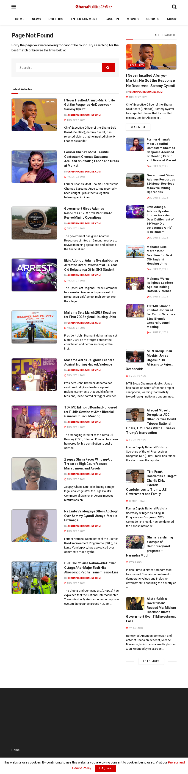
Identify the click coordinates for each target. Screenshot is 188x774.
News (36, 19)
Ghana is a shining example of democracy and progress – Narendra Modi (149, 546)
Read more (140, 127)
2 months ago (137, 376)
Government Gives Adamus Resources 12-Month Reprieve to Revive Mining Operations (88, 213)
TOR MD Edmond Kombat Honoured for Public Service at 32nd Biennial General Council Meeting (90, 412)
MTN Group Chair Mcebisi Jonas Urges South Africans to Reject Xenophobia (149, 360)
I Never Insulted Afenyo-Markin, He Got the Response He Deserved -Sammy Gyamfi (89, 104)
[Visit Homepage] (94, 7)
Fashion (112, 19)
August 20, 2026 (75, 479)
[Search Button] (174, 6)
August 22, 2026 (75, 120)
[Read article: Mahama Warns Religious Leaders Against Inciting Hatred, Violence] (34, 374)
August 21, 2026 (75, 228)
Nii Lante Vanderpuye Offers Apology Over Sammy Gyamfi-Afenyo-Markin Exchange (91, 515)
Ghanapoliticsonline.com (84, 115)
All (157, 35)
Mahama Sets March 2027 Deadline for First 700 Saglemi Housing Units (159, 255)
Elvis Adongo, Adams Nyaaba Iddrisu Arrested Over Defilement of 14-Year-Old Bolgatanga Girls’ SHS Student (91, 265)
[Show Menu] (13, 6)
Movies (133, 19)
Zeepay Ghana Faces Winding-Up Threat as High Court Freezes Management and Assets (88, 464)
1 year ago (135, 562)
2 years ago (135, 628)
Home (19, 19)
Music (172, 19)
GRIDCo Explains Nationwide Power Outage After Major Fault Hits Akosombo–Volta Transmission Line (91, 567)
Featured (169, 35)
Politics (55, 19)
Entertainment (84, 19)
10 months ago (137, 501)
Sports (152, 19)
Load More (151, 661)
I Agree (105, 768)
